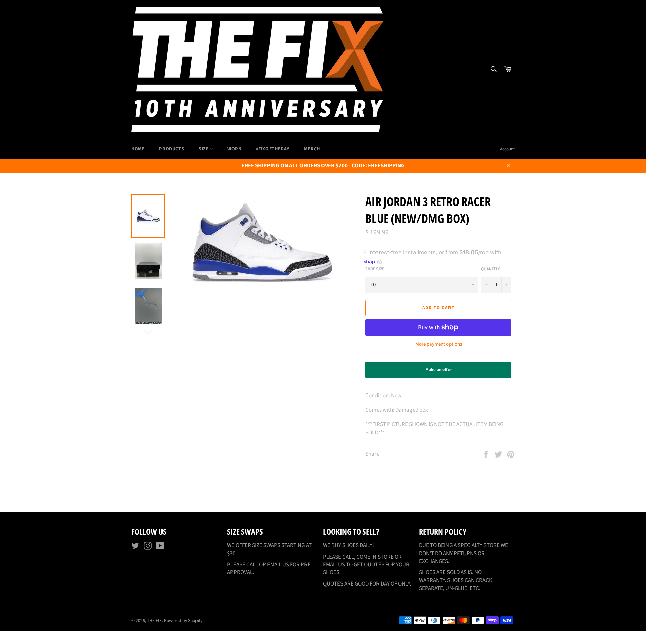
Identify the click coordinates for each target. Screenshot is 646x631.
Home (138, 149)
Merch (312, 149)
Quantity (490, 269)
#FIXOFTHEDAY (272, 149)
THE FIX (154, 620)
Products (171, 149)
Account (507, 149)
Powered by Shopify (183, 620)
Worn (234, 149)
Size (204, 149)
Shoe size (374, 269)
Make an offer (444, 372)
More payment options (438, 344)
